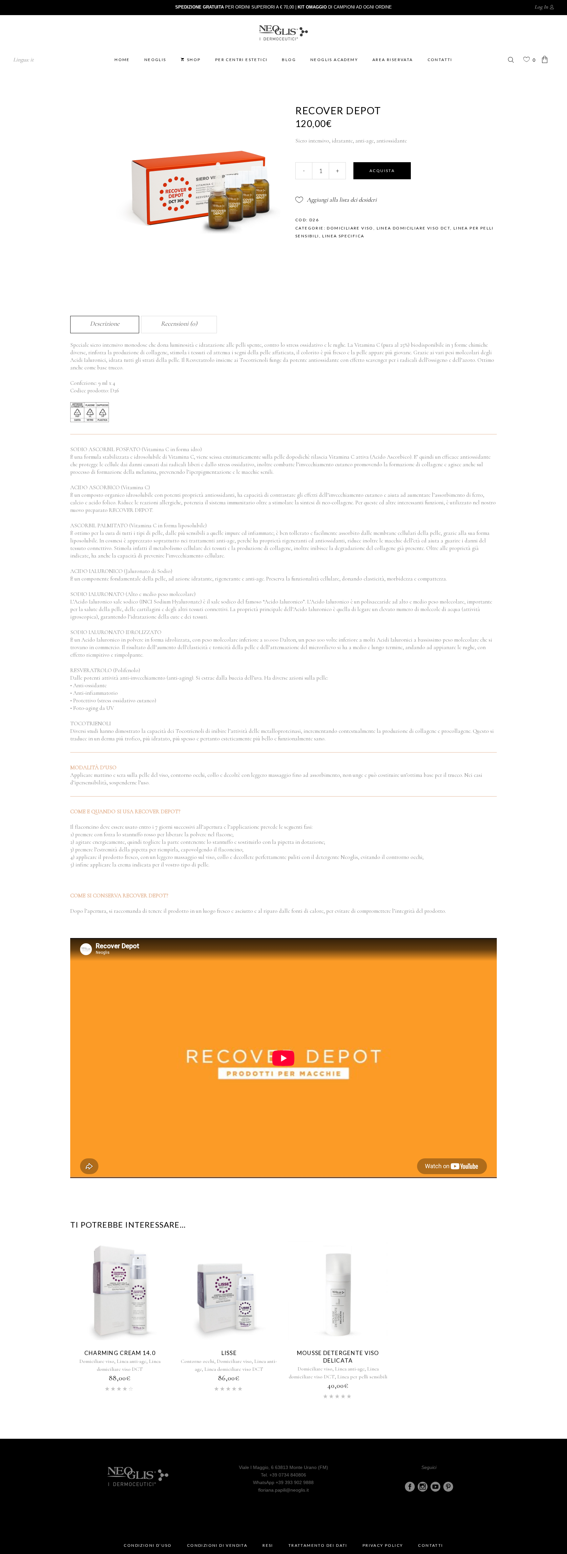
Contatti (430, 1545)
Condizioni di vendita (217, 1545)
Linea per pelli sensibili (362, 1376)
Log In (541, 7)
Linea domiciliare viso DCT (413, 228)
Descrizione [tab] (104, 324)
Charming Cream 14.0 (120, 1352)
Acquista (382, 170)
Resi (267, 1545)
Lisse (229, 1352)
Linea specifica (343, 235)
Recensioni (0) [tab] (179, 324)
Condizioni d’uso (148, 1545)
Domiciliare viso (350, 228)
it (32, 59)
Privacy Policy (383, 1545)
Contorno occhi (197, 1361)
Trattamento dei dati (317, 1545)
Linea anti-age (131, 1361)
